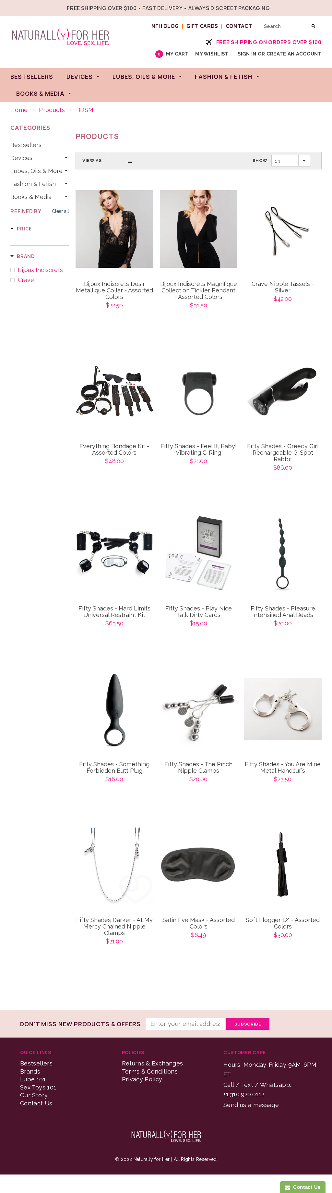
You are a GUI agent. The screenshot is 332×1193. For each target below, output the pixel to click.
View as (92, 160)
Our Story (34, 1095)
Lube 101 (33, 1079)
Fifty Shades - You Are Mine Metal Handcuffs (283, 767)
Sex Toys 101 (38, 1087)
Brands (30, 1071)
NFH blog (165, 26)
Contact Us (36, 1103)
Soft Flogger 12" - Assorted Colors (283, 923)
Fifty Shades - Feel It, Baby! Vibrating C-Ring (198, 449)
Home (19, 109)
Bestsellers (26, 145)
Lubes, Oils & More (36, 171)
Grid (118, 160)
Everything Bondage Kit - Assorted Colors (114, 449)
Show (260, 160)
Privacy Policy (142, 1079)
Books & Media (31, 197)
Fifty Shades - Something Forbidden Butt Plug (114, 767)
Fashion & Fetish (33, 184)
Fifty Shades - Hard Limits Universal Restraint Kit (114, 611)
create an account (294, 54)
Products (52, 109)
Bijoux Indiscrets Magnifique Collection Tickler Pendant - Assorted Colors (198, 290)
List (130, 160)
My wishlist (212, 54)
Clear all (60, 211)
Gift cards (202, 26)
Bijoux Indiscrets (40, 270)
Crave (26, 280)
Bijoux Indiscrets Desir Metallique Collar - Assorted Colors (114, 290)
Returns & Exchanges (152, 1063)
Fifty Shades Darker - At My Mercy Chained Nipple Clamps (114, 926)
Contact (239, 26)
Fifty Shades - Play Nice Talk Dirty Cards (198, 611)
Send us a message (251, 1104)
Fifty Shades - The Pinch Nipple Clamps (198, 767)
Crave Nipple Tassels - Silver (283, 287)
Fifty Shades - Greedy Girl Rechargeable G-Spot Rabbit (283, 452)
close (320, 7)
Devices (21, 158)
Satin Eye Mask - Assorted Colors (198, 923)
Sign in (247, 54)
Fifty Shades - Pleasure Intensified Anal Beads (283, 611)
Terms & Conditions (150, 1071)
